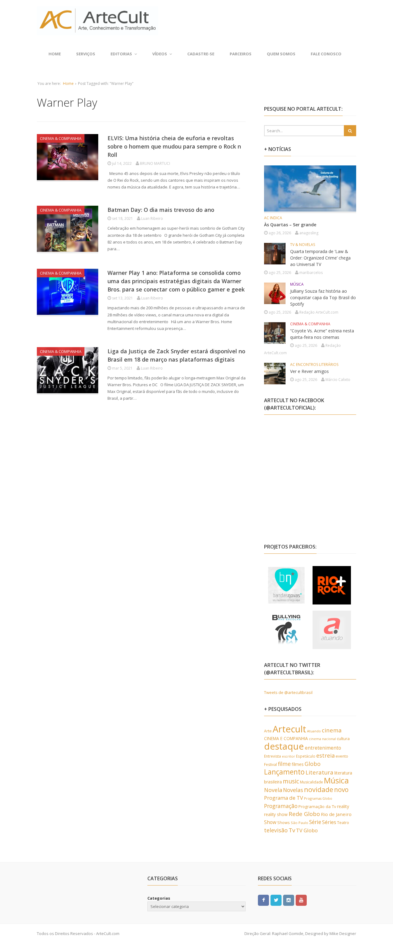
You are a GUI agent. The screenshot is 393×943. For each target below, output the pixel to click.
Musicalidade (311, 782)
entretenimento (323, 747)
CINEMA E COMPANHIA (286, 738)
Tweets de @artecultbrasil (288, 692)
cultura (343, 738)
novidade (318, 789)
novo (341, 789)
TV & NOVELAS (302, 244)
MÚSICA (297, 284)
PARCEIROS (240, 54)
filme (284, 763)
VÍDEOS (159, 54)
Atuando (314, 731)
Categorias (158, 898)
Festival (270, 764)
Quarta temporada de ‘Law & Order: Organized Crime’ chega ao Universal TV (320, 257)
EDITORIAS (121, 54)
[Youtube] (301, 900)
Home (55, 54)
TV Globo (307, 830)
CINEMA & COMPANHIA (60, 138)
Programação (281, 806)
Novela (273, 790)
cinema (332, 730)
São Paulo (299, 822)
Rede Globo (304, 814)
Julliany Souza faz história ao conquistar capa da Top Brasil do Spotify (323, 297)
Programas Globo (318, 798)
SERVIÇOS (85, 54)
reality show (276, 814)
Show (270, 822)
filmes (298, 764)
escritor (288, 756)
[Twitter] (276, 900)
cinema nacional (322, 739)
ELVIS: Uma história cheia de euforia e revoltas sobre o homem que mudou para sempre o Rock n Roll (174, 146)
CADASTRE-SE (200, 54)
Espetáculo (305, 756)
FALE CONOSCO (326, 54)
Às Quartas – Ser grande (290, 225)
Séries (329, 822)
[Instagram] (288, 900)
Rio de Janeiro (336, 814)
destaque (284, 746)
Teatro (343, 822)
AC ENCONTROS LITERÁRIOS (314, 364)
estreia (325, 755)
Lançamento (284, 772)
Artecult (289, 729)
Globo (313, 763)
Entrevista (272, 756)
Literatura (319, 772)
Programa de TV (283, 797)
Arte (268, 731)
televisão (276, 830)
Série (315, 822)
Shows (283, 822)
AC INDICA (273, 217)
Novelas (293, 790)
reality (343, 806)
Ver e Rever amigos (309, 371)
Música (336, 780)
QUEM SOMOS (281, 54)
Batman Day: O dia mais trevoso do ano (160, 209)
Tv (292, 830)
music (291, 781)
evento (342, 756)
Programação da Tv (317, 806)
